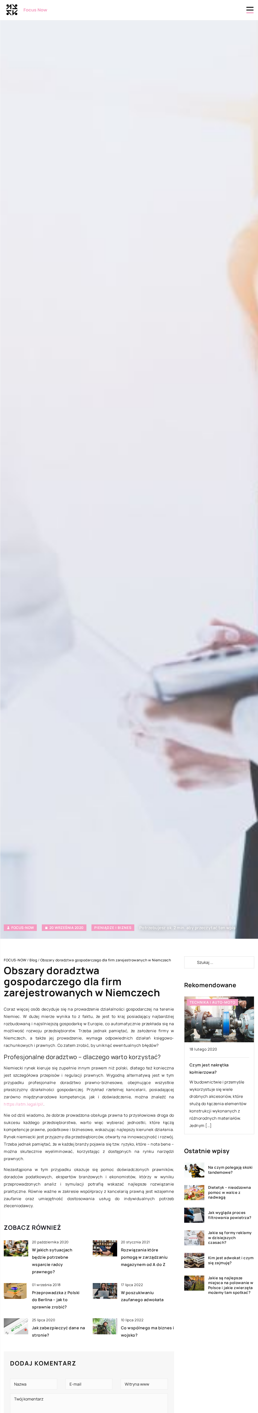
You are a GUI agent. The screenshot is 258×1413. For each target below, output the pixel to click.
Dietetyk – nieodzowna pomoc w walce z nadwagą (229, 1192)
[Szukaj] (190, 962)
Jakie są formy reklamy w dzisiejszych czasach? (230, 1237)
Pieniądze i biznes (113, 927)
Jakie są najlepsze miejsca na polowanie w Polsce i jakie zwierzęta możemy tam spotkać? (230, 1285)
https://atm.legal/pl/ (23, 1104)
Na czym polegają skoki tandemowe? (230, 1170)
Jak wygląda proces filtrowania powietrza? (229, 1215)
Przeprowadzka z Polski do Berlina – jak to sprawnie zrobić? (56, 1300)
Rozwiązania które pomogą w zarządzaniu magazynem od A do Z (144, 1257)
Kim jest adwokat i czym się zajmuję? (231, 1260)
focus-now (22, 927)
